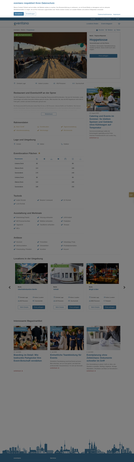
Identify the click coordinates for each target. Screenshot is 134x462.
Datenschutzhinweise (105, 14)
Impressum (116, 14)
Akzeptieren (19, 14)
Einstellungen (30, 14)
